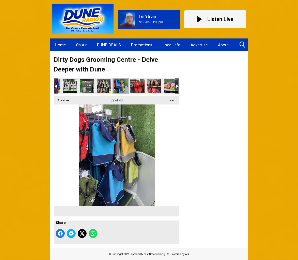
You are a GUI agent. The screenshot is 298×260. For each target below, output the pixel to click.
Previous (61, 100)
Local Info (171, 45)
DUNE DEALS (109, 45)
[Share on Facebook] (60, 233)
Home (60, 45)
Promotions (141, 45)
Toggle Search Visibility (242, 44)
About (223, 45)
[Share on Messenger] (71, 233)
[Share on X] (82, 233)
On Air (81, 45)
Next (170, 100)
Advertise (199, 45)
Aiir (187, 254)
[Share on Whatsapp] (93, 233)
